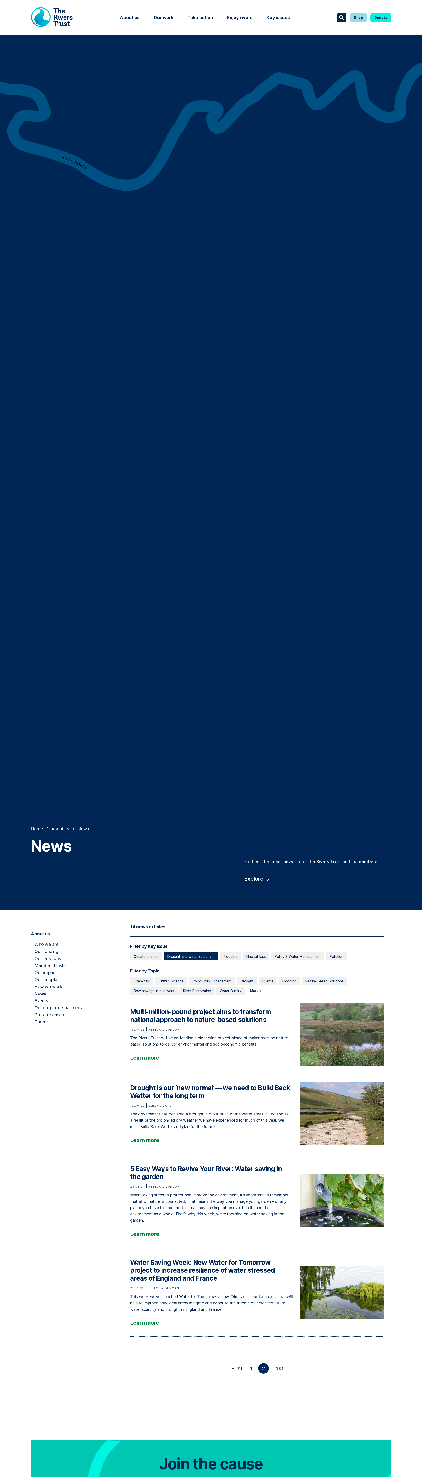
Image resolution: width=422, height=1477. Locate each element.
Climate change (146, 956)
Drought (246, 981)
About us (130, 17)
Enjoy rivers (240, 17)
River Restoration (197, 991)
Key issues (278, 17)
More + (255, 991)
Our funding (46, 951)
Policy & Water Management (298, 956)
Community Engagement (212, 981)
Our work (163, 17)
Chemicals (142, 981)
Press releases (49, 1014)
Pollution (336, 956)
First (237, 1369)
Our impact (46, 972)
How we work (48, 986)
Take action (200, 17)
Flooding (230, 956)
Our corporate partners (58, 1007)
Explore (253, 879)
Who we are (47, 944)
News (40, 993)
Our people (46, 979)
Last (278, 1369)
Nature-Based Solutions (324, 981)
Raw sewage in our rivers (154, 991)
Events (41, 1000)
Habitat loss (256, 956)
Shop (358, 17)
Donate (380, 17)
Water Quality (230, 991)
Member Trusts (50, 965)
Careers (42, 1021)
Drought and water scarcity (190, 956)
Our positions (48, 958)
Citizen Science (171, 981)
